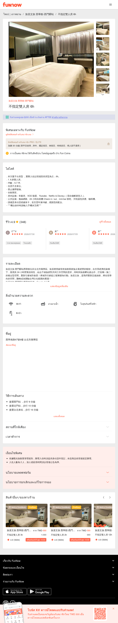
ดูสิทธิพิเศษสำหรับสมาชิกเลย (18, 134)
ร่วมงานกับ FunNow (13, 581)
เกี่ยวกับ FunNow (11, 560)
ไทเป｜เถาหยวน (12, 14)
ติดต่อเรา (8, 574)
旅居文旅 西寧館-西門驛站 (39, 14)
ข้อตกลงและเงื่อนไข (13, 567)
